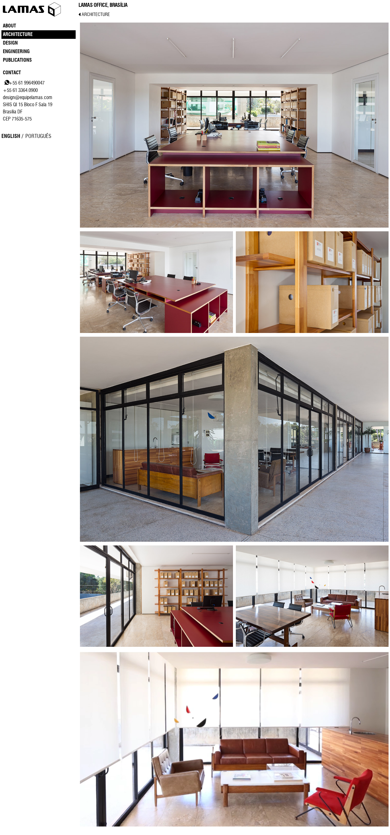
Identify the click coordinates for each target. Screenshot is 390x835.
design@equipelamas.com (27, 97)
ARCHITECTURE (95, 14)
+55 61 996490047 (27, 83)
